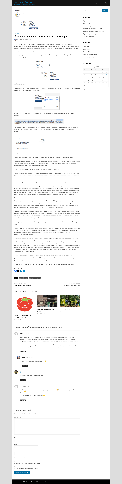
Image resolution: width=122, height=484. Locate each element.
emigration (38, 278)
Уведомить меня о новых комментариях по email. (27, 463)
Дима (21, 372)
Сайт (15, 450)
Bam (50, 481)
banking (21, 278)
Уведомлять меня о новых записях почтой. (26, 468)
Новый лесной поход (66, 309)
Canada (26, 278)
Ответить (22, 351)
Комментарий (18, 417)
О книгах (85, 52)
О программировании (81, 3)
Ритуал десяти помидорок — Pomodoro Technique (22, 316)
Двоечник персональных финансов (92, 28)
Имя (15, 437)
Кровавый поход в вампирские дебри (93, 31)
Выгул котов (86, 23)
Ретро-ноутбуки (87, 57)
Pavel (21, 39)
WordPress (45, 481)
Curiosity (85, 46)
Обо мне (101, 3)
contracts (31, 278)
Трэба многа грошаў (88, 36)
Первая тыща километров (90, 34)
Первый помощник (88, 21)
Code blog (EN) (93, 3)
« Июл (84, 90)
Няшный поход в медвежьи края (92, 26)
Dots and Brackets (24, 2)
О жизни (70, 3)
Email (16, 444)
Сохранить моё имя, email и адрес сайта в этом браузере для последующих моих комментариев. (43, 457)
